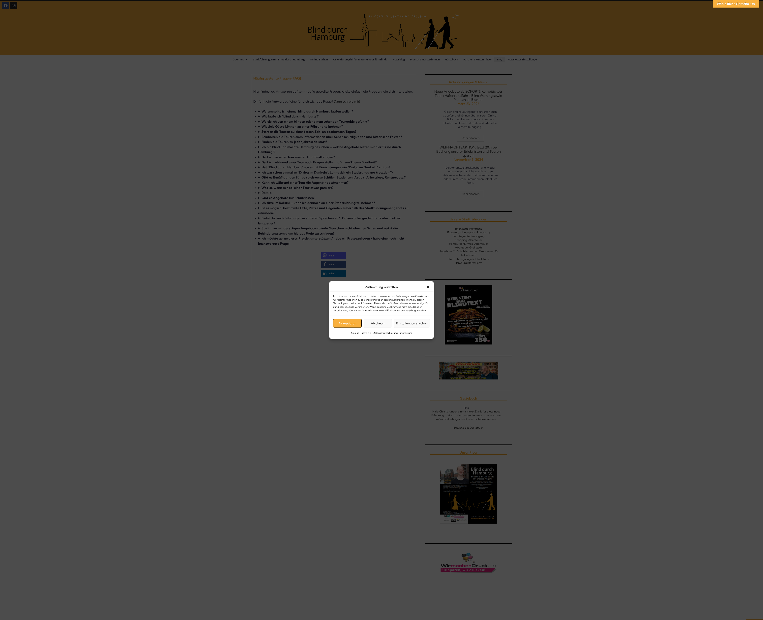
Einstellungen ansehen (412, 323)
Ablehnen (377, 323)
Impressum (406, 332)
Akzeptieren (347, 323)
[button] (428, 287)
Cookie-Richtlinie (361, 332)
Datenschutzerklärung (385, 332)
